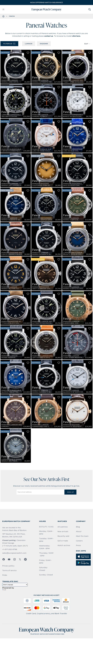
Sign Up (70, 492)
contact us (48, 36)
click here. (76, 36)
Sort (86, 44)
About (78, 531)
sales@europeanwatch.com (14, 553)
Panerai (12, 16)
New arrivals (63, 531)
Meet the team (82, 536)
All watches (63, 527)
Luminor (28, 43)
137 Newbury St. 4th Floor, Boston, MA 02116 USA (13, 535)
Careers (79, 541)
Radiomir (44, 43)
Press (78, 545)
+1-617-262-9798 (9, 549)
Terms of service (9, 570)
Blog (78, 527)
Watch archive (64, 545)
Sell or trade (63, 541)
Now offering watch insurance (46, 2)
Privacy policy (8, 566)
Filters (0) (7, 43)
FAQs (4, 575)
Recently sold (63, 536)
